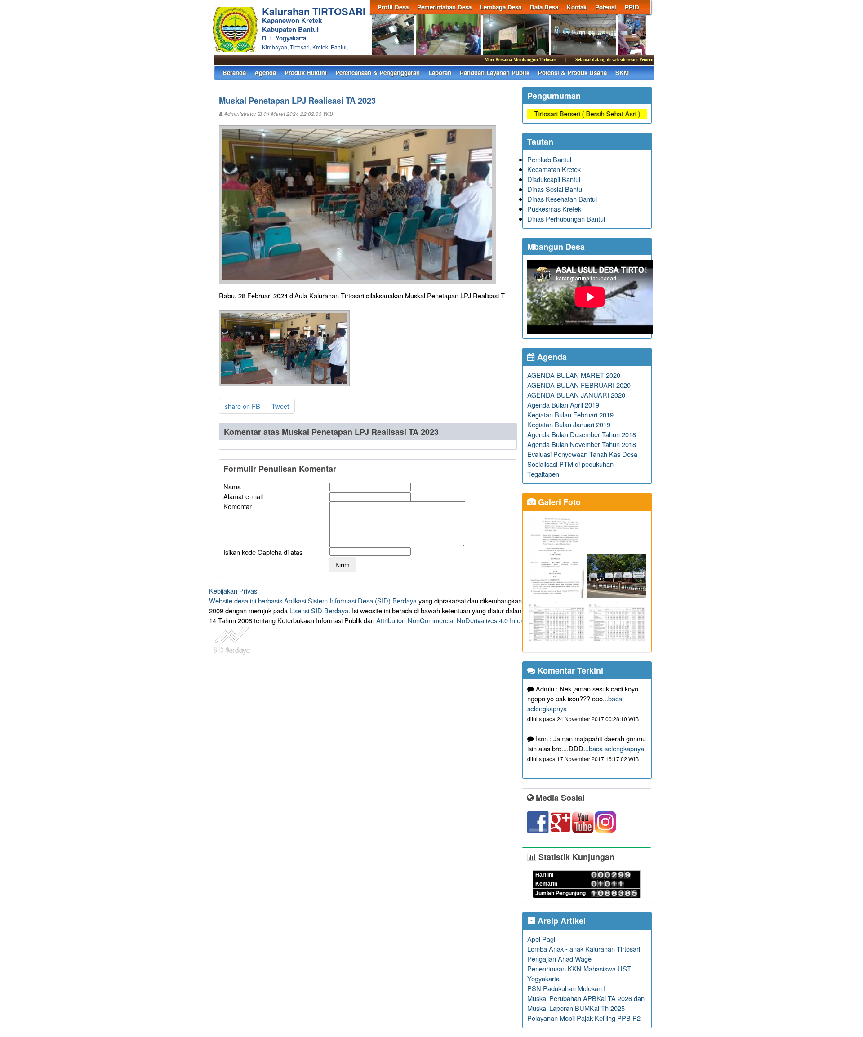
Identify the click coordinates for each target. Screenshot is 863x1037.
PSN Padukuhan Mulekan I (566, 988)
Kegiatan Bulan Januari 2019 (568, 424)
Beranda (234, 72)
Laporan (439, 72)
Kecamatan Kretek (554, 169)
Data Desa (544, 7)
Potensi (605, 7)
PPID (632, 7)
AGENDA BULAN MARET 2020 (573, 375)
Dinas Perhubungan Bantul (566, 218)
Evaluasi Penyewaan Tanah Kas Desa (582, 454)
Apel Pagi (541, 939)
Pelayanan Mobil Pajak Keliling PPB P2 (584, 1018)
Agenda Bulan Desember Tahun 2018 (581, 434)
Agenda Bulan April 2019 (563, 404)
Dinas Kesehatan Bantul (562, 199)
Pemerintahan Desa (444, 7)
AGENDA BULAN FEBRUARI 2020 (579, 385)
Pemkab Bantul (549, 159)
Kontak (577, 7)
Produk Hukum (306, 72)
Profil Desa (393, 7)
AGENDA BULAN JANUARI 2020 (576, 394)
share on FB (242, 406)
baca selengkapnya (616, 748)
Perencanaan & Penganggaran (377, 72)
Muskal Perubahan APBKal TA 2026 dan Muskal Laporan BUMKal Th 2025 (586, 1003)
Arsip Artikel (560, 920)
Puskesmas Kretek (554, 208)
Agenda (265, 72)
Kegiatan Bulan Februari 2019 (570, 414)
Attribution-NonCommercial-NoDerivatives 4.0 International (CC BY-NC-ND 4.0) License (503, 620)
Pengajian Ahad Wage (559, 958)
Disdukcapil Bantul (553, 179)
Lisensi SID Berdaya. (319, 610)
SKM (622, 72)
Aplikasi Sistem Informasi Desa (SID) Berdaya (350, 600)
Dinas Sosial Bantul (555, 189)
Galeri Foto (558, 502)
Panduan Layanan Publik (494, 72)
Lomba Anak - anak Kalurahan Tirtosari (583, 948)
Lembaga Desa (500, 7)
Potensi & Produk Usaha (572, 72)
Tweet (280, 406)
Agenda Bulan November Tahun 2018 (581, 444)
